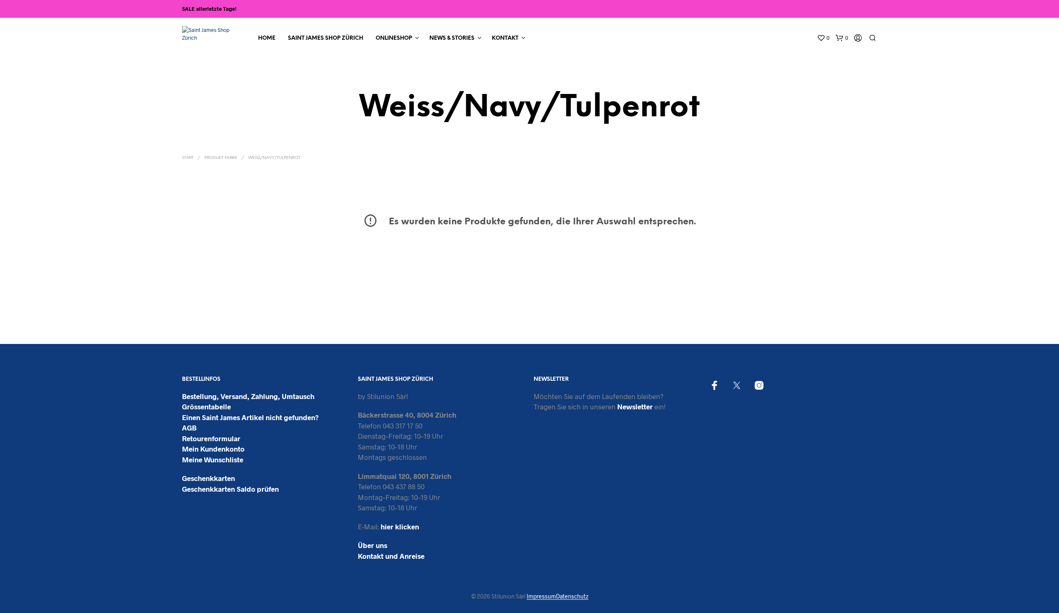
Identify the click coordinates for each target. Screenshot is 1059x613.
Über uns (372, 545)
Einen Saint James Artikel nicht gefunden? (250, 417)
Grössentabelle (206, 406)
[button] (823, 38)
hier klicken (400, 526)
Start (188, 158)
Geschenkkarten (208, 478)
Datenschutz (572, 596)
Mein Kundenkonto (213, 449)
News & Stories (451, 38)
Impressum (541, 596)
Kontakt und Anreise (391, 556)
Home (267, 38)
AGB (189, 427)
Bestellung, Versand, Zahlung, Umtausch (248, 396)
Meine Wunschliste (212, 459)
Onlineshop (394, 38)
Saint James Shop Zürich (325, 38)
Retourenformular (211, 438)
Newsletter (635, 406)
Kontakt (505, 38)
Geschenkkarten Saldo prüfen (230, 489)
